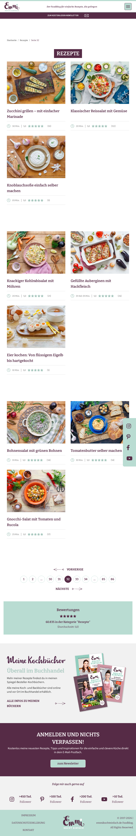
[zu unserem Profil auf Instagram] (129, 426)
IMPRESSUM (28, 815)
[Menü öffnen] (128, 6)
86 (112, 579)
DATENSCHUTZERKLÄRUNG (28, 822)
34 (85, 579)
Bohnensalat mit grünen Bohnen (34, 450)
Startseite (12, 40)
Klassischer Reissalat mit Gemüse (99, 111)
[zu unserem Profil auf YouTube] (129, 458)
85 (103, 579)
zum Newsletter (68, 763)
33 (76, 579)
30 (50, 579)
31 (59, 579)
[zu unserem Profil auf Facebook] (129, 447)
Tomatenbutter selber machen (96, 450)
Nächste (62, 589)
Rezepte (24, 40)
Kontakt (28, 830)
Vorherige (75, 569)
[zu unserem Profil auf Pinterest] (129, 437)
